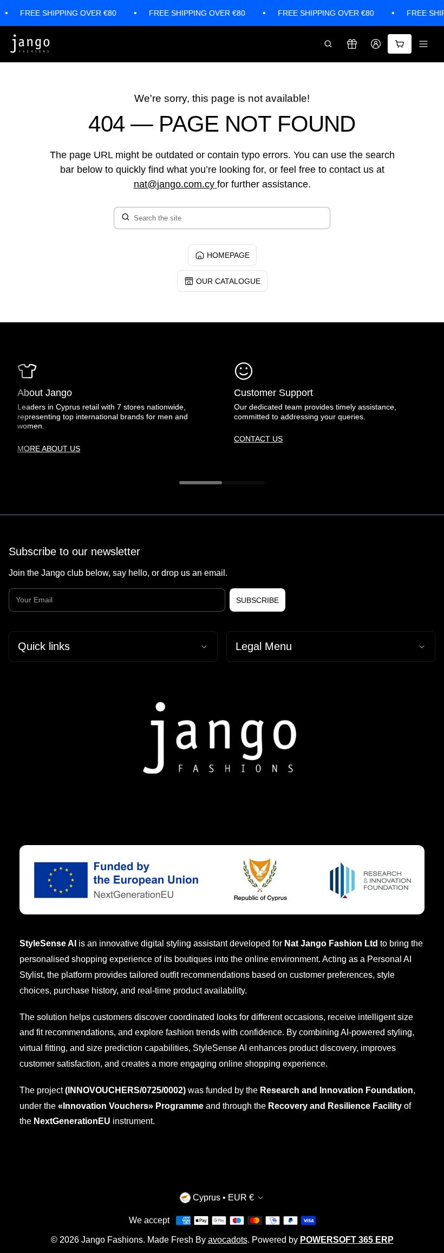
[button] (328, 44)
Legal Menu (264, 646)
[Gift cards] (352, 44)
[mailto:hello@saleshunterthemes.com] (215, 184)
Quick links (44, 646)
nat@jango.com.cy (174, 184)
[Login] (376, 44)
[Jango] (30, 44)
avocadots (227, 1239)
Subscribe (257, 600)
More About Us (48, 448)
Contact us (258, 438)
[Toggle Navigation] (423, 44)
